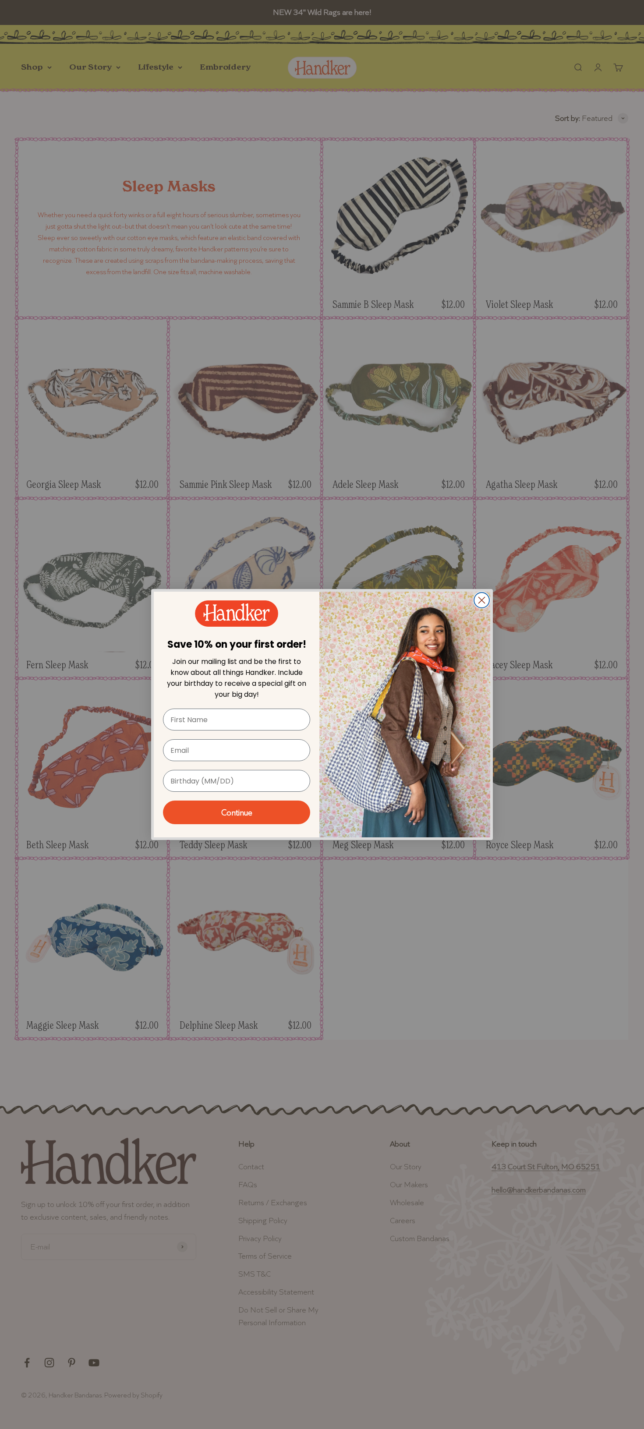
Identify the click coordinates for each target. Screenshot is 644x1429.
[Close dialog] (481, 600)
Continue (236, 812)
